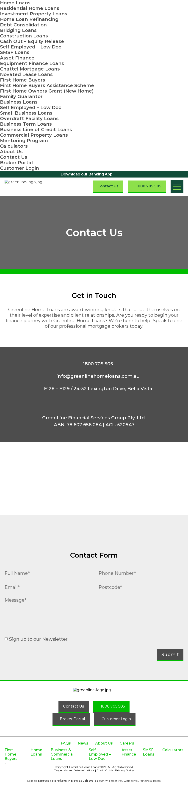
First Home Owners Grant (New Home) (47, 91)
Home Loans (15, 3)
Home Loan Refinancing (29, 19)
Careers (127, 743)
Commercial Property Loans (34, 135)
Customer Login (19, 168)
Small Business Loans (26, 113)
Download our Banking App (87, 174)
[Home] (27, 187)
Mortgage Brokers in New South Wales (68, 780)
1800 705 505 (98, 363)
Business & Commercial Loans (62, 754)
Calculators (14, 146)
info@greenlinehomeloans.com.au (98, 376)
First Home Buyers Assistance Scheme (47, 85)
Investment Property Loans (33, 14)
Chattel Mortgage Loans (30, 69)
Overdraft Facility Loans (29, 118)
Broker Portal (16, 162)
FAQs (66, 743)
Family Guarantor (21, 96)
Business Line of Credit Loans (36, 129)
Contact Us (13, 157)
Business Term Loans (26, 124)
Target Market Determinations (74, 770)
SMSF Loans (14, 52)
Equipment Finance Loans (32, 63)
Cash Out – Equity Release (32, 41)
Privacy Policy (124, 770)
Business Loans (19, 102)
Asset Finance (17, 58)
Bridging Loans (18, 30)
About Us (11, 151)
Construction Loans (24, 36)
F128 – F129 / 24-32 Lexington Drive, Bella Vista (98, 388)
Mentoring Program (24, 140)
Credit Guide (105, 770)
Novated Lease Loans (26, 74)
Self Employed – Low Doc (30, 47)
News (83, 743)
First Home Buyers (22, 80)
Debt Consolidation (23, 25)
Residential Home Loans (29, 8)
